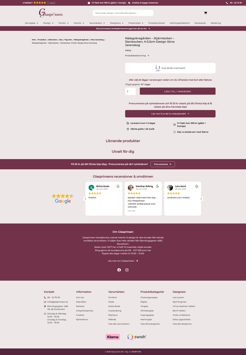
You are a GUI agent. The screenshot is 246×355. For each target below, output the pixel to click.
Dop (61, 40)
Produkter (42, 40)
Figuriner (68, 40)
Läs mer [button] (131, 211)
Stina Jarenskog (97, 40)
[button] (39, 3)
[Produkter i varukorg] (189, 13)
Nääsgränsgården (81, 40)
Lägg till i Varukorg (177, 91)
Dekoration (52, 40)
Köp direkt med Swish (173, 68)
